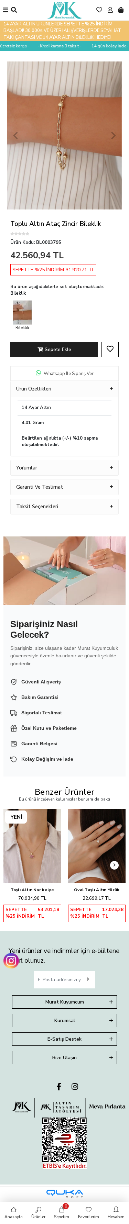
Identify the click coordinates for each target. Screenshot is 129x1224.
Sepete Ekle (58, 349)
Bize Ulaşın (64, 1057)
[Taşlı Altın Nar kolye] (32, 846)
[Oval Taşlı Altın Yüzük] (97, 846)
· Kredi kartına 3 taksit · (54, 46)
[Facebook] (58, 1087)
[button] (15, 135)
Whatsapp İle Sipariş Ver (69, 374)
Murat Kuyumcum (64, 1002)
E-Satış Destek (64, 1039)
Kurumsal (64, 1020)
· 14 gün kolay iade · (104, 46)
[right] (114, 865)
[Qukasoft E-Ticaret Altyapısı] (64, 1194)
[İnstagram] (75, 1087)
